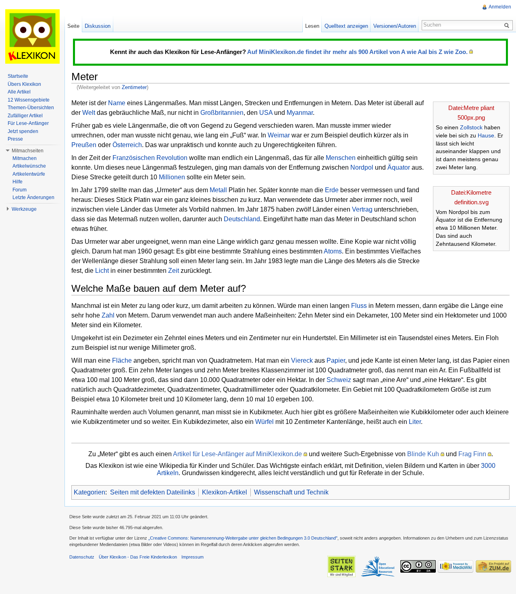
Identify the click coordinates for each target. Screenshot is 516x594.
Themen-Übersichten (31, 107)
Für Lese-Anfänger (28, 123)
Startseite (18, 76)
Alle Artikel (19, 92)
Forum (19, 190)
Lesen (312, 26)
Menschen (341, 157)
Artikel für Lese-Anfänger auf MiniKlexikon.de (237, 454)
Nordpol (361, 167)
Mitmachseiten (28, 151)
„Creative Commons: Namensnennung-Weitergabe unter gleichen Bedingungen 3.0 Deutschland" (242, 538)
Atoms (333, 251)
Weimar (279, 135)
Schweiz (339, 379)
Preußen (83, 144)
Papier (336, 360)
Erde (332, 190)
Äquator (398, 167)
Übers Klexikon (24, 84)
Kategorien (89, 492)
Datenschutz (81, 557)
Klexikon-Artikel (224, 492)
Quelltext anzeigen (346, 26)
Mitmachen (24, 158)
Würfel (264, 421)
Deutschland (242, 219)
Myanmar (300, 112)
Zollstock (471, 127)
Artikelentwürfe (28, 174)
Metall (218, 190)
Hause (486, 135)
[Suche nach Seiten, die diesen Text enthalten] (508, 25)
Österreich (127, 144)
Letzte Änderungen (33, 197)
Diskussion (97, 26)
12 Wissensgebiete (29, 100)
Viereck (302, 360)
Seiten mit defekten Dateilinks (152, 492)
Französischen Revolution (149, 157)
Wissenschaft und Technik (291, 492)
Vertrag (362, 209)
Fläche (122, 360)
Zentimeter (134, 87)
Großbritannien (221, 112)
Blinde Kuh (423, 454)
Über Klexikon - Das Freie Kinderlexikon (138, 557)
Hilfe (17, 182)
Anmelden (500, 7)
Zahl (108, 315)
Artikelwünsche (29, 166)
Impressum (192, 557)
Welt (88, 112)
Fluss (359, 305)
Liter (415, 421)
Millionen (172, 177)
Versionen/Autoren (394, 26)
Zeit (173, 270)
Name (116, 103)
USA (266, 112)
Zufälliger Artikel (25, 115)
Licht (102, 270)
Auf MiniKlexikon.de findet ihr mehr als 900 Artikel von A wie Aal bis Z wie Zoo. (357, 51)
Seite (73, 26)
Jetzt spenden (23, 131)
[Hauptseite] (32, 36)
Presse (15, 139)
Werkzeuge (24, 209)
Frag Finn (472, 454)
